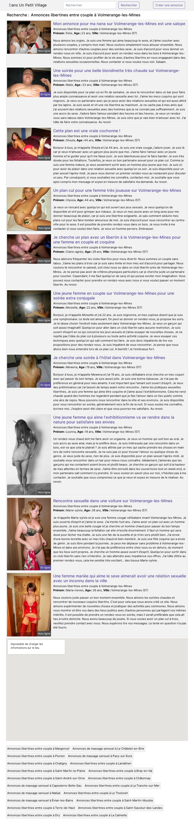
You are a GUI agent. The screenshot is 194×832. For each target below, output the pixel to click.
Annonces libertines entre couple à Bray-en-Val (120, 771)
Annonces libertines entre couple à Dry (33, 815)
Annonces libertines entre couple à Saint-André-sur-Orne (46, 778)
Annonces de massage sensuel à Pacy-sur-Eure (100, 756)
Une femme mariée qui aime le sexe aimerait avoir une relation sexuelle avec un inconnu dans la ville (119, 578)
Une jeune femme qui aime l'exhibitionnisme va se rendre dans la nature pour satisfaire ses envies (113, 419)
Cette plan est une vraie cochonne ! (86, 130)
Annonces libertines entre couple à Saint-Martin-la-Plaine (46, 771)
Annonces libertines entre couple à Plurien (36, 756)
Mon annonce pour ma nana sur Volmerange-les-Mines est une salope (119, 23)
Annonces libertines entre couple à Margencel (38, 748)
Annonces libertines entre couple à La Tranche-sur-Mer (122, 785)
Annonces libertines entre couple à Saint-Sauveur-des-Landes (120, 808)
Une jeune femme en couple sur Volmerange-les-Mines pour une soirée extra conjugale (113, 295)
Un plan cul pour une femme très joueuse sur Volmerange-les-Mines (117, 190)
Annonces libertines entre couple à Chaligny (37, 763)
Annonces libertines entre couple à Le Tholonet (96, 793)
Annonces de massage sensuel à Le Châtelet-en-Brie (108, 748)
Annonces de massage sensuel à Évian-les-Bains (40, 800)
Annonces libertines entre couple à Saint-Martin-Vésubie (114, 800)
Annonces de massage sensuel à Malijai (33, 793)
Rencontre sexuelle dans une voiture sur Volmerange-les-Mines (112, 500)
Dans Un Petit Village (28, 5)
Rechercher (129, 5)
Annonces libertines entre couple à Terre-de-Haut (41, 808)
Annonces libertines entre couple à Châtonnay (119, 778)
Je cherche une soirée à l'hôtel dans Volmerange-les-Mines (109, 357)
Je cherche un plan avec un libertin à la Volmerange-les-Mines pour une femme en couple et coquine (117, 239)
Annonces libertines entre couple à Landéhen (100, 763)
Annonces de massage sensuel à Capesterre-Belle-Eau (44, 785)
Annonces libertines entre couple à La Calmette (95, 815)
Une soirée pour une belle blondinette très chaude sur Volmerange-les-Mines (116, 73)
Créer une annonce (169, 5)
